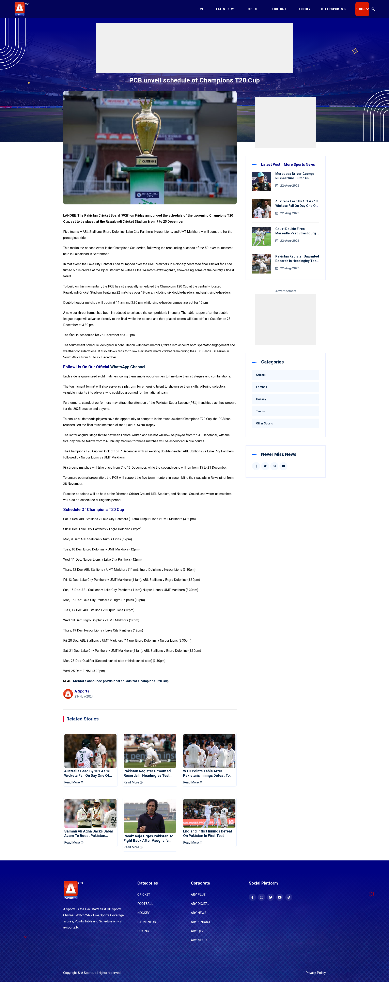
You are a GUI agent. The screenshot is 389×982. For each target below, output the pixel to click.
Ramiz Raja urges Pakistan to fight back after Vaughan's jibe (148, 838)
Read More (72, 782)
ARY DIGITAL (200, 904)
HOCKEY (143, 913)
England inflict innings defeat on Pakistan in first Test (207, 833)
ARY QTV (197, 931)
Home (200, 9)
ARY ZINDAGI (200, 922)
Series (360, 9)
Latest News (225, 9)
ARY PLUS (198, 895)
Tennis (260, 411)
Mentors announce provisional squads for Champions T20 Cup (121, 681)
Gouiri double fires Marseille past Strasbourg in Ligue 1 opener (297, 233)
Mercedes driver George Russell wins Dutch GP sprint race (294, 178)
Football (279, 9)
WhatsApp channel (127, 366)
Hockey (304, 9)
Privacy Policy (316, 973)
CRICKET (143, 895)
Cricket (254, 9)
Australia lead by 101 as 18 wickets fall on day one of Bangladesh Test (87, 773)
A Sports (87, 973)
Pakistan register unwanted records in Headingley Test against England (147, 773)
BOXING (143, 931)
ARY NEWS (198, 913)
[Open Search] (373, 9)
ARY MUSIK (199, 940)
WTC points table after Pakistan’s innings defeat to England (206, 773)
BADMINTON (146, 922)
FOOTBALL (145, 904)
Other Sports (332, 9)
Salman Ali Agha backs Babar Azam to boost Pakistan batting (88, 833)
